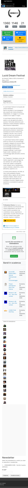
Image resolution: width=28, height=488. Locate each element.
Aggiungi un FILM (7, 38)
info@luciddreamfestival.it (8, 91)
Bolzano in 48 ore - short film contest (13, 294)
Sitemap (2, 484)
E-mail (4, 469)
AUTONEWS (3, 483)
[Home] (14, 13)
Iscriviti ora (14, 256)
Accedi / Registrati (7, 33)
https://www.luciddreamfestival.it (11, 85)
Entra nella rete (9, 220)
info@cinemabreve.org (9, 5)
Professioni (22, 26)
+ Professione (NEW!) (20, 39)
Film (7, 26)
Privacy (23, 6)
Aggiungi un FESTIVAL (20, 33)
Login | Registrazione (8, 1)
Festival (15, 26)
